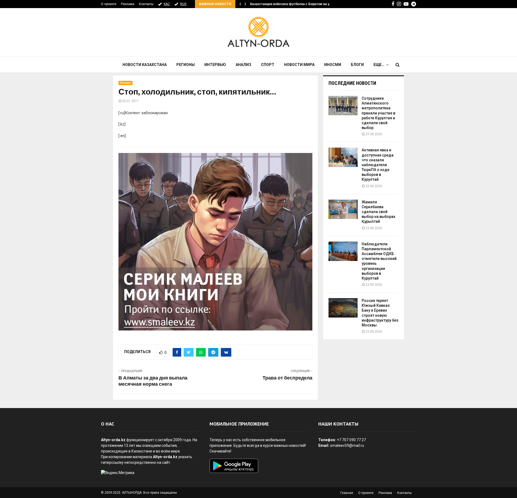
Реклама (127, 4)
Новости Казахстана (145, 64)
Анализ (243, 64)
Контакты (146, 4)
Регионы (185, 64)
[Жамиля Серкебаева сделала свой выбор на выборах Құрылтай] (343, 209)
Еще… (378, 64)
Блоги (357, 64)
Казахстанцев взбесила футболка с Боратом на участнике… (298, 4)
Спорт (267, 64)
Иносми (332, 64)
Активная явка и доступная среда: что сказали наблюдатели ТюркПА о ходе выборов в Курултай (378, 165)
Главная (346, 493)
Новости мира (299, 64)
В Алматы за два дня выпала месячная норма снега (152, 381)
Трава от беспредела (287, 378)
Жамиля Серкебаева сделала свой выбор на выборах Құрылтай (378, 212)
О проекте (108, 4)
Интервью (215, 64)
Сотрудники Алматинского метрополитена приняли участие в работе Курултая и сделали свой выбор (378, 113)
